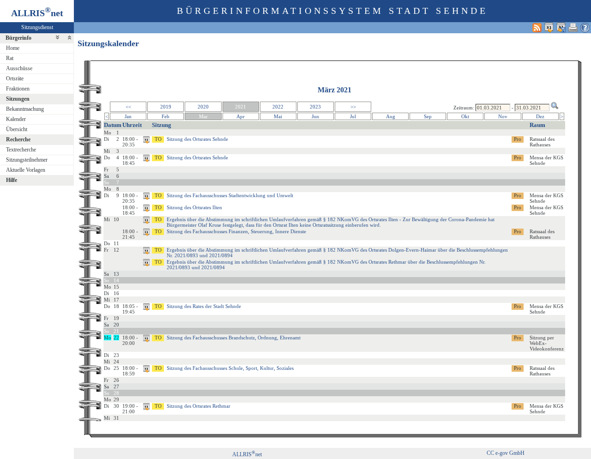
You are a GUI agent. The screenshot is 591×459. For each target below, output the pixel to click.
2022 (277, 106)
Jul (353, 116)
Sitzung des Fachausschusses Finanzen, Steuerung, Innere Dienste (236, 231)
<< (128, 106)
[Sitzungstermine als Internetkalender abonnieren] (549, 27)
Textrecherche (21, 149)
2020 (203, 106)
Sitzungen (18, 99)
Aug (390, 116)
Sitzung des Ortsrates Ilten (194, 207)
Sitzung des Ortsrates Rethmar (198, 406)
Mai (278, 116)
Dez (540, 116)
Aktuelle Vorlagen (25, 170)
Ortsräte (15, 78)
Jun (315, 116)
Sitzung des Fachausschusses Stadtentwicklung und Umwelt (230, 195)
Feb (165, 116)
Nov (502, 116)
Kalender (16, 119)
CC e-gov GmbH (506, 453)
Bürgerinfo (18, 38)
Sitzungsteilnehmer (27, 160)
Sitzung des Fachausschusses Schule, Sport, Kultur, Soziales (230, 368)
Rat (9, 58)
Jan (128, 116)
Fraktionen (18, 88)
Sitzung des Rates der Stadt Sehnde (204, 306)
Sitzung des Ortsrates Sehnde (197, 139)
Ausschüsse (19, 68)
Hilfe (11, 180)
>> (353, 106)
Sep (428, 116)
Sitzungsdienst (37, 27)
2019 (165, 106)
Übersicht (16, 129)
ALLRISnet (247, 454)
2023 (315, 106)
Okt (465, 116)
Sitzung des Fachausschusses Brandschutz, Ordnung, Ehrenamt (234, 337)
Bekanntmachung (25, 109)
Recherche (18, 139)
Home (12, 48)
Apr (240, 116)
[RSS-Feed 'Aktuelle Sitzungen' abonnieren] (537, 27)
